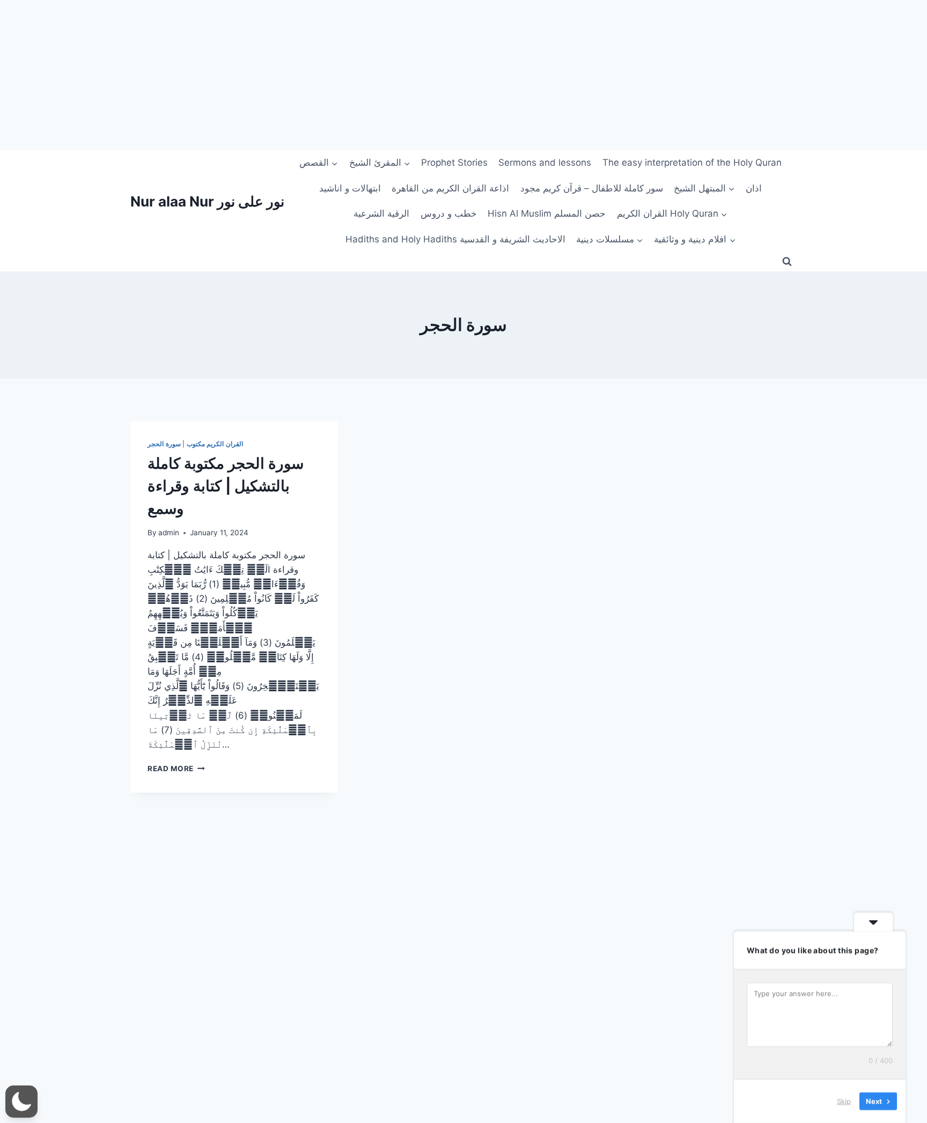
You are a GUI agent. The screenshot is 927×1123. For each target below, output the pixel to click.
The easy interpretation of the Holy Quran (692, 162)
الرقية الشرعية (381, 213)
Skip (844, 1101)
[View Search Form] (787, 261)
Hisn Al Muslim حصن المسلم (547, 213)
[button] (21, 1101)
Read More (176, 768)
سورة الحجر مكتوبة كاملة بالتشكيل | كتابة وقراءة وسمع (226, 486)
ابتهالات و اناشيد (350, 188)
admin (168, 532)
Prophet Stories (454, 162)
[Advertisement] (322, 75)
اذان (754, 188)
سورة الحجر (164, 444)
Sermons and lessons (544, 162)
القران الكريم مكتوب (215, 444)
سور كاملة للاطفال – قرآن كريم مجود (591, 188)
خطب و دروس (449, 213)
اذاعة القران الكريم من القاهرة (450, 188)
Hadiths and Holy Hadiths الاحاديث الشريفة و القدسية (455, 239)
